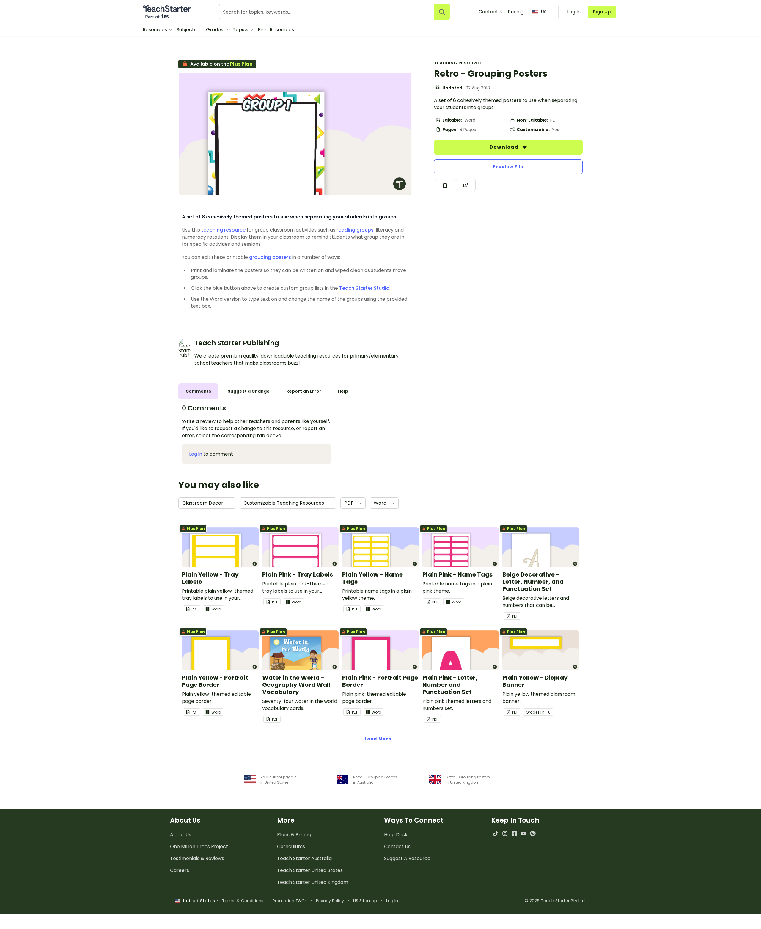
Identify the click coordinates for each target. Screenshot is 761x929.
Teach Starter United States (310, 870)
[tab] (198, 391)
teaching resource (223, 229)
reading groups (355, 229)
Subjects (187, 29)
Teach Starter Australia (304, 858)
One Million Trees (199, 846)
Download (505, 147)
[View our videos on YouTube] (523, 833)
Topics (241, 29)
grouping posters (270, 257)
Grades (215, 29)
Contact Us (397, 846)
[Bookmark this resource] (445, 185)
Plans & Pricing (294, 834)
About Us (180, 834)
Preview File (508, 167)
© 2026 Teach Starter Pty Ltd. (555, 901)
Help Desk (396, 834)
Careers (179, 870)
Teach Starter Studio (364, 288)
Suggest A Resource (407, 858)
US (543, 12)
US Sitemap (365, 901)
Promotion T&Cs (290, 901)
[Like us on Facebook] (514, 833)
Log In (392, 901)
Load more (378, 739)
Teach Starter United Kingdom (312, 882)
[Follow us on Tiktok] (495, 833)
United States (197, 901)
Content (489, 11)
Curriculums (291, 846)
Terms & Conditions (242, 901)
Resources (155, 29)
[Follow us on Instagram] (505, 833)
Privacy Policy (330, 901)
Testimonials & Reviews (197, 858)
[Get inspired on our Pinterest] (532, 833)
